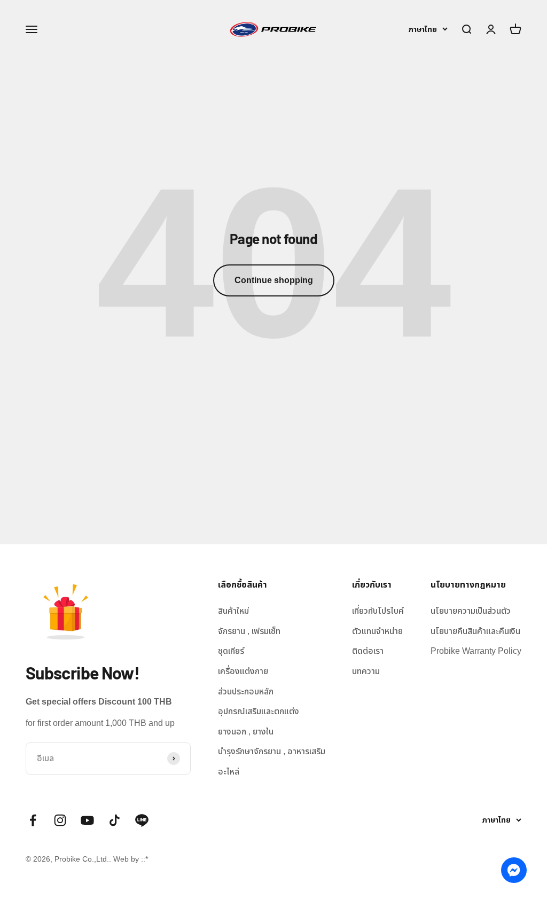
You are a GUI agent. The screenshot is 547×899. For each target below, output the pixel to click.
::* (144, 859)
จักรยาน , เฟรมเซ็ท (249, 631)
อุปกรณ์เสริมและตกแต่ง (258, 711)
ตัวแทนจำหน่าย (377, 631)
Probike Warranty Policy (476, 650)
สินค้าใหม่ (233, 610)
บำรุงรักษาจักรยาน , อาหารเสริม (271, 751)
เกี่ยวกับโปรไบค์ (378, 610)
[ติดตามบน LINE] (142, 820)
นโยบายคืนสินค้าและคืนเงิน (475, 631)
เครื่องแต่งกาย (243, 671)
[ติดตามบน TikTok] (114, 820)
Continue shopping (274, 280)
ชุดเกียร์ (231, 650)
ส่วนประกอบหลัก (246, 691)
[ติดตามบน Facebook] (33, 820)
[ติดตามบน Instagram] (60, 820)
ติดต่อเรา (368, 650)
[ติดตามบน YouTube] (87, 820)
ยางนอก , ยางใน (246, 731)
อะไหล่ (228, 771)
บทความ (366, 671)
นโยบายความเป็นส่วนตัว (471, 610)
